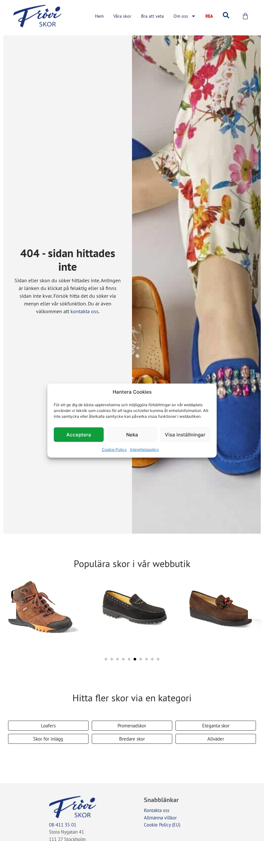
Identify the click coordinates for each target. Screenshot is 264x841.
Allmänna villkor (160, 818)
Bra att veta (152, 16)
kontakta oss (85, 311)
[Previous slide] (8, 611)
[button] (106, 659)
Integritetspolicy (144, 449)
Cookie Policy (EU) (162, 825)
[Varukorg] (245, 16)
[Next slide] (256, 611)
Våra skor (122, 16)
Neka (132, 434)
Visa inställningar (185, 434)
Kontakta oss (156, 810)
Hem (99, 16)
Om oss (181, 16)
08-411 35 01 (62, 825)
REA (209, 16)
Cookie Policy (114, 449)
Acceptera (78, 434)
